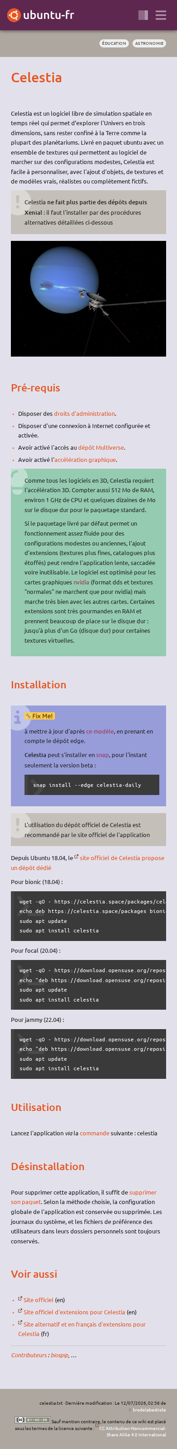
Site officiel (39, 1299)
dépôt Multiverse (101, 447)
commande (94, 1133)
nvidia (81, 582)
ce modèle (100, 731)
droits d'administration (84, 413)
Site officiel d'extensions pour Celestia (74, 1312)
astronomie (149, 43)
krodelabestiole (149, 1409)
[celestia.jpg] (88, 354)
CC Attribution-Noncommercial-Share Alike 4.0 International (132, 1431)
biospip (59, 1355)
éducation (114, 43)
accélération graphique (85, 459)
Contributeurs (28, 1355)
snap (102, 754)
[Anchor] (18, 77)
